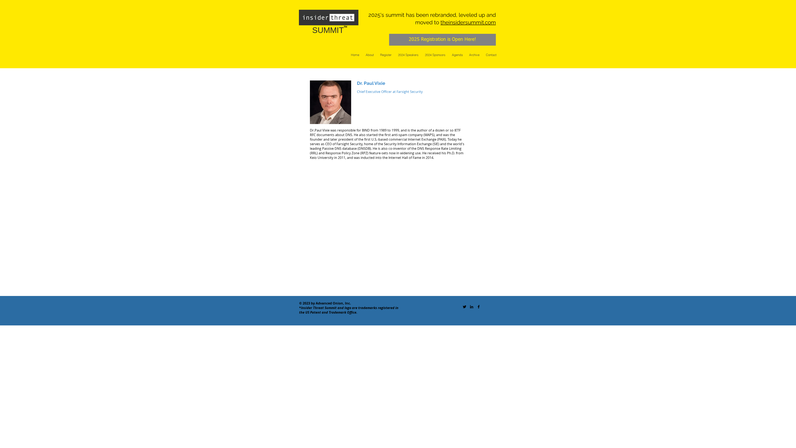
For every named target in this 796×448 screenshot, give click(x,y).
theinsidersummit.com (468, 22)
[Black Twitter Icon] (464, 306)
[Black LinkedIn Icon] (471, 306)
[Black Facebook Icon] (478, 306)
